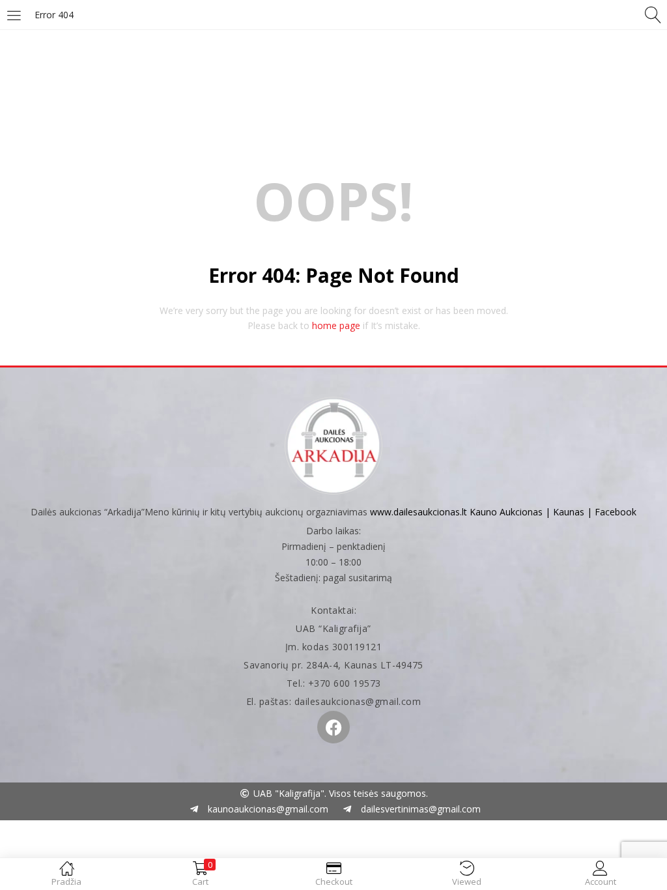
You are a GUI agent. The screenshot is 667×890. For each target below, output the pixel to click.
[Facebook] (333, 727)
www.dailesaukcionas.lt (418, 512)
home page (336, 325)
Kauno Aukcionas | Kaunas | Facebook (553, 512)
